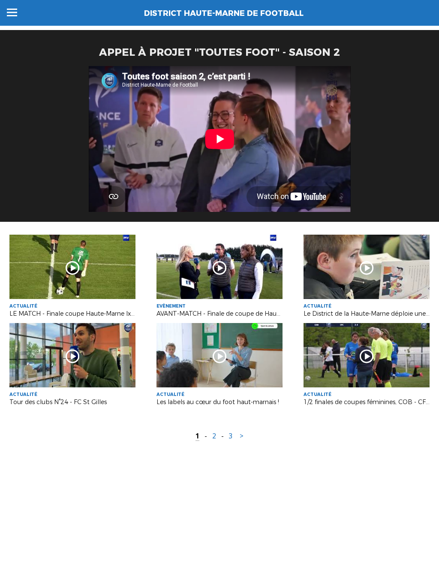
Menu (12, 12)
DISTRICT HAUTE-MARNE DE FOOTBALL (224, 13)
